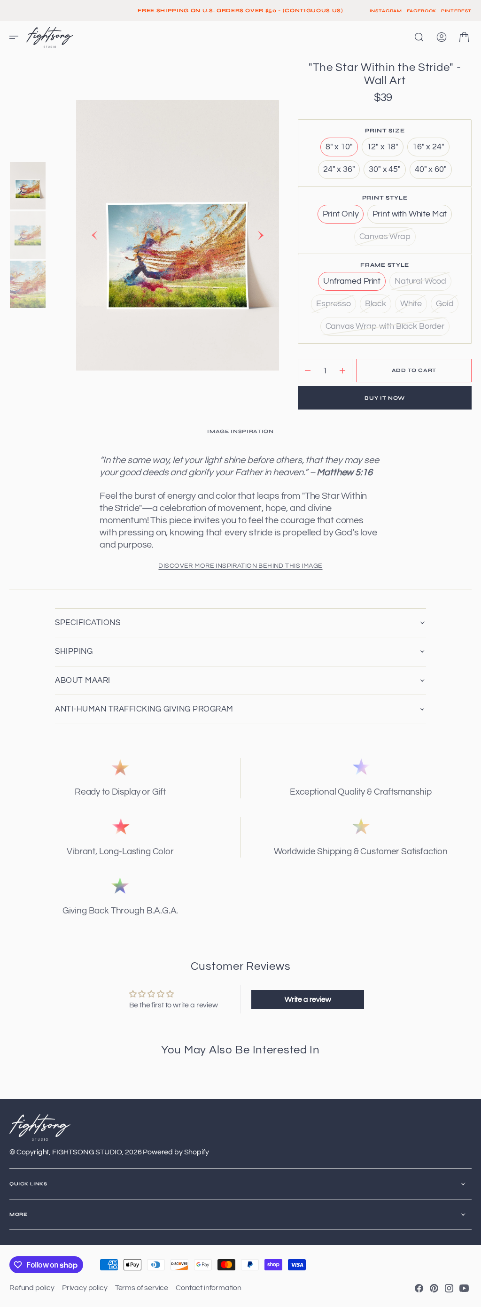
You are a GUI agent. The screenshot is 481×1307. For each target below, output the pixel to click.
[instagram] (449, 1288)
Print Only (343, 216)
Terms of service (141, 1288)
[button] (16, 37)
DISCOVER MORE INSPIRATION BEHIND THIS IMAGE (240, 566)
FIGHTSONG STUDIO (87, 1152)
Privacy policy (85, 1288)
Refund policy (31, 1288)
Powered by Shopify (176, 1152)
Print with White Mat (412, 216)
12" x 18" (385, 149)
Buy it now (385, 398)
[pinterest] (434, 1288)
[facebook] (419, 1288)
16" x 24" (431, 149)
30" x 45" (387, 172)
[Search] (419, 37)
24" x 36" (341, 172)
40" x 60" (433, 172)
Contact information (208, 1288)
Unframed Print (354, 284)
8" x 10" (342, 149)
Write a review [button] (308, 999)
